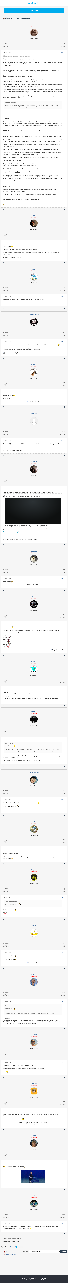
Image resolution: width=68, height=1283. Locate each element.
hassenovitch (34, 772)
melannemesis (34, 314)
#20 (62, 1223)
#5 (62, 392)
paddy (34, 925)
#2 (62, 243)
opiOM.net (33, 2)
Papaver (34, 413)
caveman (34, 461)
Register (36, 10)
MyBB (44, 1279)
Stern (34, 596)
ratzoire (34, 551)
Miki (34, 215)
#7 (62, 489)
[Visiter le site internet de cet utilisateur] (3, 590)
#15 (62, 952)
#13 (62, 849)
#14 (62, 897)
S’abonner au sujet (11, 1254)
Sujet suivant (17, 1238)
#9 (62, 624)
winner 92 (34, 712)
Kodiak (34, 821)
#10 (62, 689)
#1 (62, 52)
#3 (62, 296)
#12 (62, 799)
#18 (62, 1111)
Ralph (34, 269)
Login (31, 10)
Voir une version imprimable (14, 1252)
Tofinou (34, 1083)
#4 (62, 341)
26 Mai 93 (34, 661)
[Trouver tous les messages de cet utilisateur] (3, 209)
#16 (62, 1001)
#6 (62, 440)
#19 (62, 1163)
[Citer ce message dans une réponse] (64, 209)
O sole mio (34, 1035)
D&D (32, 1279)
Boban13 (34, 974)
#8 (62, 578)
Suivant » (20, 1247)
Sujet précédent (8, 1238)
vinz (34, 1196)
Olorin (34, 1135)
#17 (62, 1062)
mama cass (34, 25)
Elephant (34, 870)
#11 (62, 739)
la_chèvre (34, 364)
